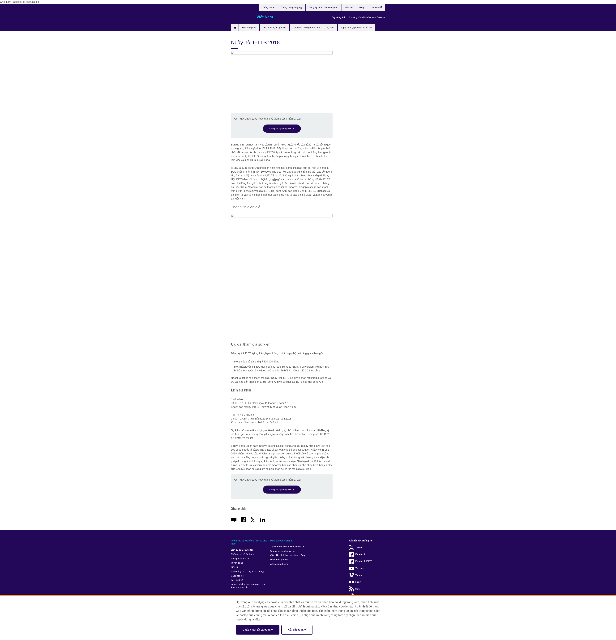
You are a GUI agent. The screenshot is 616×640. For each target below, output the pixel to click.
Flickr (358, 582)
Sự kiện (330, 27)
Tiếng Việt (267, 7)
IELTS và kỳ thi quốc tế (274, 27)
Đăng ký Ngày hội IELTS (282, 128)
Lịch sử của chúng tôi (242, 550)
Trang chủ (235, 27)
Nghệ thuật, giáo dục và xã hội (356, 27)
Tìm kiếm (383, 8)
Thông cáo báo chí (240, 558)
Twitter (358, 547)
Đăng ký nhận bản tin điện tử (323, 7)
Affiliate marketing (279, 564)
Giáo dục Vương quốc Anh (306, 27)
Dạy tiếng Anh (338, 17)
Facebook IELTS (363, 561)
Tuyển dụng (237, 563)
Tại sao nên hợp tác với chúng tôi (287, 546)
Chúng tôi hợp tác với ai (282, 551)
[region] (308, 617)
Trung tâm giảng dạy (291, 7)
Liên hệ (349, 7)
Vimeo (358, 575)
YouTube (359, 568)
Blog (361, 7)
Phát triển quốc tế (279, 559)
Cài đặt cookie (297, 629)
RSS (357, 589)
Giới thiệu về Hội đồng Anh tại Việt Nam (249, 542)
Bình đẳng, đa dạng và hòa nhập (247, 571)
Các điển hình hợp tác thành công (287, 555)
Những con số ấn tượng (243, 554)
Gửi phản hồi (237, 576)
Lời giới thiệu (237, 580)
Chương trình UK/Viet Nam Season (367, 17)
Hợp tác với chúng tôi (281, 540)
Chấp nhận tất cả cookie (258, 629)
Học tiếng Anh (249, 27)
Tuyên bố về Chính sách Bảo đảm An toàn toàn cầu (248, 586)
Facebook (360, 554)
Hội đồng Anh (240, 17)
